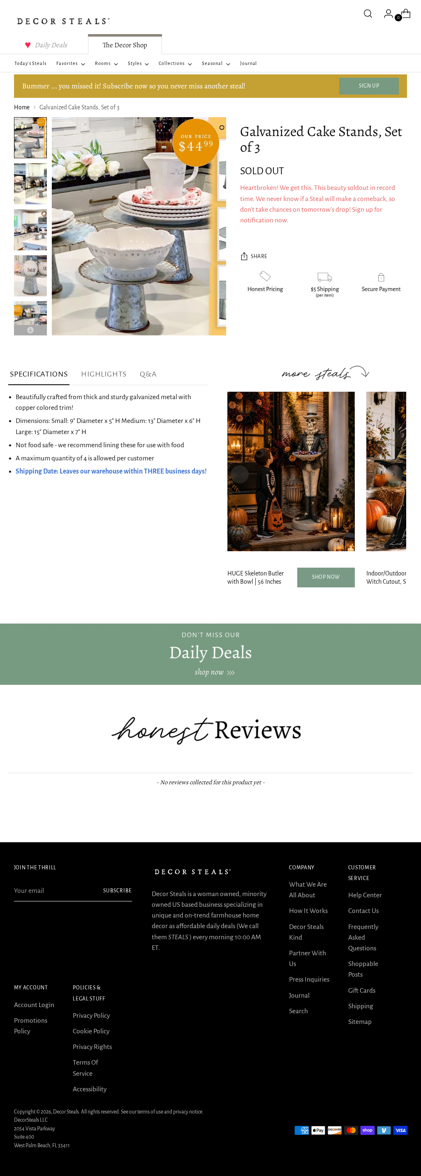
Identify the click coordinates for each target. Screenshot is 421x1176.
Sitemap (360, 1021)
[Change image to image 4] (30, 275)
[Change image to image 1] (30, 137)
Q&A (148, 374)
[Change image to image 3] (30, 229)
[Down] (30, 330)
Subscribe (117, 891)
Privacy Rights (92, 1046)
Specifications (39, 374)
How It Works (308, 910)
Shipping (360, 1006)
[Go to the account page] (385, 13)
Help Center (365, 895)
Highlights (104, 374)
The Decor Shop (125, 45)
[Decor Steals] (63, 21)
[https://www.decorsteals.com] (210, 654)
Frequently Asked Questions (363, 937)
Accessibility (89, 1089)
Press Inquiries (309, 979)
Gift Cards (361, 990)
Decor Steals (66, 1112)
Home (22, 107)
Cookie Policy (91, 1031)
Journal (299, 995)
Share (259, 256)
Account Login (34, 1004)
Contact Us (363, 910)
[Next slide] (394, 474)
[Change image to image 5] (30, 321)
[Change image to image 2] (30, 183)
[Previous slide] (240, 474)
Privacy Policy (91, 1015)
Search (298, 1010)
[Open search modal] (368, 13)
